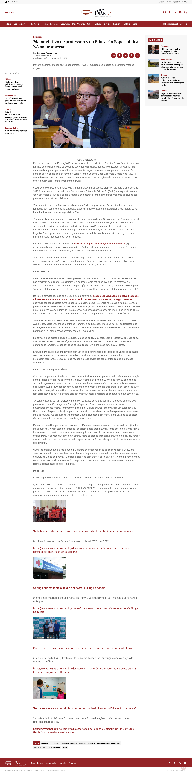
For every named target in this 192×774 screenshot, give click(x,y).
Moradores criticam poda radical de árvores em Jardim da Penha (15, 100)
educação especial (69, 743)
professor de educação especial (47, 747)
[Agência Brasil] (153, 49)
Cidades (8, 79)
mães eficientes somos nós (108, 743)
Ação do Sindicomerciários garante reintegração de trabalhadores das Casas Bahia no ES (16, 117)
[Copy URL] (137, 55)
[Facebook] (159, 12)
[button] (185, 12)
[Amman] (153, 78)
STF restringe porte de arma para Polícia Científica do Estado (171, 51)
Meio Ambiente (10, 95)
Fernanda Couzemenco (47, 53)
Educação (37, 37)
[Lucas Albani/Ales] (153, 94)
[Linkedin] (125, 55)
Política (164, 91)
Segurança (165, 46)
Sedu (65, 747)
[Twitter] (169, 12)
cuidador (44, 743)
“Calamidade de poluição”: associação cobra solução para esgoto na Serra (14, 85)
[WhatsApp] (175, 12)
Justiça (8, 109)
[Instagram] (164, 12)
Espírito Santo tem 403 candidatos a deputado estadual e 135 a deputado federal (172, 97)
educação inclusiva (87, 743)
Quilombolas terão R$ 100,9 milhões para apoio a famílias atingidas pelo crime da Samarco (172, 66)
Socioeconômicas (11, 128)
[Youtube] (180, 12)
